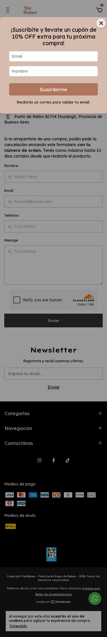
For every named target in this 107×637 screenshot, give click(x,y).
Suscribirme (53, 89)
